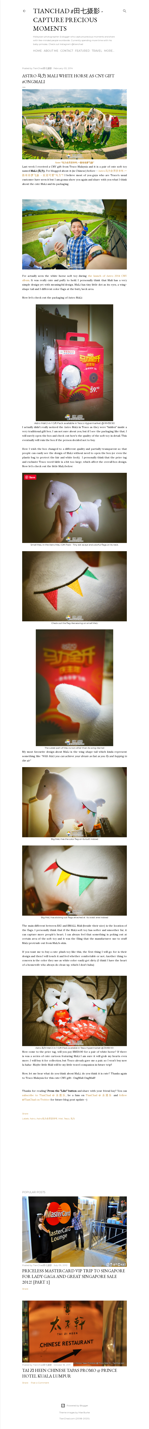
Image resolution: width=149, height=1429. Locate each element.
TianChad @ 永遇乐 (99, 1095)
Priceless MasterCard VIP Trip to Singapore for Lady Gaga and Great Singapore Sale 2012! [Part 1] (73, 1276)
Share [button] (25, 1113)
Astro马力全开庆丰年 (47, 1118)
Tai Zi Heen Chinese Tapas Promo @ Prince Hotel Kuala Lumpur (69, 1373)
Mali (61, 1118)
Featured (82, 50)
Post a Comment (40, 1382)
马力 (73, 1118)
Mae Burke (84, 1412)
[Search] (124, 10)
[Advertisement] (74, 1155)
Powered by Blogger (77, 1405)
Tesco (66, 1118)
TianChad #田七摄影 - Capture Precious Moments (68, 20)
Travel (97, 50)
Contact (66, 50)
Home (37, 50)
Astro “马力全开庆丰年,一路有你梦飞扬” (74, 162)
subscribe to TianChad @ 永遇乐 (44, 1095)
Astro (32, 1118)
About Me (51, 50)
